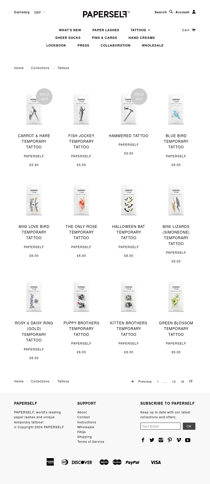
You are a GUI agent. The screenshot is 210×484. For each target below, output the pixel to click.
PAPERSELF (34, 156)
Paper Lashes (105, 30)
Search (161, 12)
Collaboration (116, 45)
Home (19, 67)
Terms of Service (90, 441)
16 (182, 381)
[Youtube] (188, 440)
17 (191, 381)
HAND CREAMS (142, 37)
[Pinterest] (170, 440)
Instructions (86, 422)
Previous (144, 381)
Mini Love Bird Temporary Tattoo (34, 232)
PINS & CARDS (104, 37)
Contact (83, 417)
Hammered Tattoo (129, 135)
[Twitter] (152, 440)
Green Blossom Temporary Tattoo (176, 328)
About (82, 412)
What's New (70, 30)
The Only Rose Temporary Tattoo (81, 232)
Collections (40, 67)
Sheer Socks (68, 37)
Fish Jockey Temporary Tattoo (81, 141)
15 (174, 381)
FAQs (81, 432)
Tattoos (139, 30)
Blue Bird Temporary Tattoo (176, 141)
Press (83, 45)
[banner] (105, 13)
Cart (186, 30)
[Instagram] (161, 440)
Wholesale (153, 45)
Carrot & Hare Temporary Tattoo (34, 141)
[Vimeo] (179, 440)
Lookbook (56, 45)
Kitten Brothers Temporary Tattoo (128, 328)
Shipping (84, 436)
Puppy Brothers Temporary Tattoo (81, 328)
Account (182, 12)
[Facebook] (143, 440)
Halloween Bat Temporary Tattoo (128, 232)
